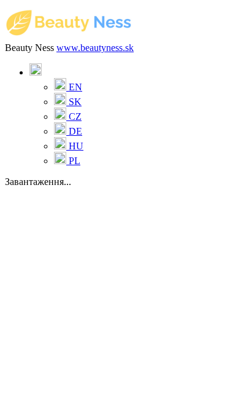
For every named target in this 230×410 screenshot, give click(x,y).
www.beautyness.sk (95, 47)
